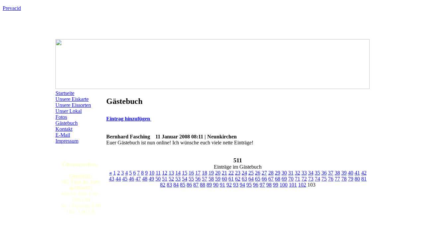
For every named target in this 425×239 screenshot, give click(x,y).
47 (138, 179)
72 (304, 179)
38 (337, 173)
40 (350, 173)
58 (211, 179)
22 (231, 173)
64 (251, 179)
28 (271, 173)
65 (257, 179)
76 (330, 179)
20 (217, 173)
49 (151, 179)
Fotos (61, 117)
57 (204, 179)
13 (171, 173)
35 (317, 173)
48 (144, 179)
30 (284, 173)
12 (164, 173)
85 (182, 185)
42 (364, 173)
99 (275, 185)
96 (255, 185)
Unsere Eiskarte (72, 99)
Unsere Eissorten (73, 105)
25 (251, 173)
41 (357, 173)
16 (191, 173)
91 (222, 185)
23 (237, 173)
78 (344, 179)
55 (191, 179)
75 (324, 179)
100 (284, 185)
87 (196, 185)
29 (277, 173)
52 (171, 179)
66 (264, 179)
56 (198, 179)
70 (291, 179)
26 (257, 173)
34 (310, 173)
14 (178, 173)
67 (271, 179)
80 (357, 179)
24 (244, 173)
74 (317, 179)
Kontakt (63, 129)
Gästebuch (66, 123)
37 (330, 173)
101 (293, 185)
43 (111, 179)
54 (184, 179)
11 (158, 173)
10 (151, 173)
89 (209, 185)
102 (302, 185)
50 (158, 179)
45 (125, 179)
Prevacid (12, 8)
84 (176, 185)
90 (215, 185)
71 (297, 179)
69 (284, 179)
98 (269, 185)
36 (324, 173)
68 (277, 179)
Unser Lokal (68, 111)
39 (344, 173)
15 (184, 173)
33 (304, 173)
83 (169, 185)
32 (297, 173)
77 (337, 179)
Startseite (64, 93)
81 (364, 179)
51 (164, 179)
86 (189, 185)
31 (291, 173)
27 (264, 173)
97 (262, 185)
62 (237, 179)
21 (224, 173)
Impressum (66, 141)
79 (350, 179)
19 (211, 173)
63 (244, 179)
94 (242, 185)
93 (235, 185)
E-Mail (62, 135)
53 (178, 179)
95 (249, 185)
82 (162, 185)
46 (131, 179)
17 (198, 173)
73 (310, 179)
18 (204, 173)
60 (224, 179)
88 (202, 185)
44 (118, 179)
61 (231, 179)
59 (217, 179)
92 (229, 185)
